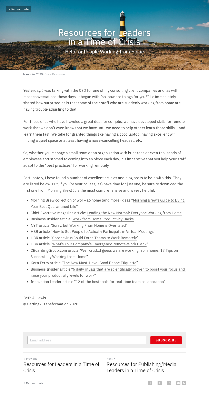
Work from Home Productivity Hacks (103, 219)
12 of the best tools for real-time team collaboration (120, 281)
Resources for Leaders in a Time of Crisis (61, 367)
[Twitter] (160, 383)
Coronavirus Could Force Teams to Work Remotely (94, 238)
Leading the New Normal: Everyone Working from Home (134, 213)
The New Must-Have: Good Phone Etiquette (99, 263)
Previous (31, 358)
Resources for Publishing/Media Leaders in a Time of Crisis (141, 367)
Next (109, 358)
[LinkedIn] (169, 383)
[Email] (178, 383)
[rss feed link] (184, 383)
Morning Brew (59, 190)
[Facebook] (150, 383)
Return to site (20, 9)
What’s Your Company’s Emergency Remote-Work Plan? (99, 244)
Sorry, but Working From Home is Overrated (89, 225)
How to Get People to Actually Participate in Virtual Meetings (103, 231)
